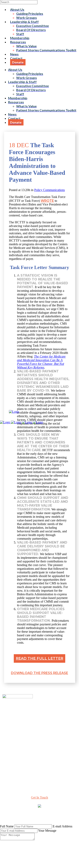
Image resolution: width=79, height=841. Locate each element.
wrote (47, 201)
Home (40, 735)
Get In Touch (39, 797)
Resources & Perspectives (39, 742)
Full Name (7, 826)
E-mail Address (62, 826)
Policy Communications (49, 190)
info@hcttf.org (39, 771)
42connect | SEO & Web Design (22, 817)
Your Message (47, 830)
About (39, 738)
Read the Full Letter (39, 658)
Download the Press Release (39, 673)
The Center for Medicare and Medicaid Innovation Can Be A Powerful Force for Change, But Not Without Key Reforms (41, 362)
